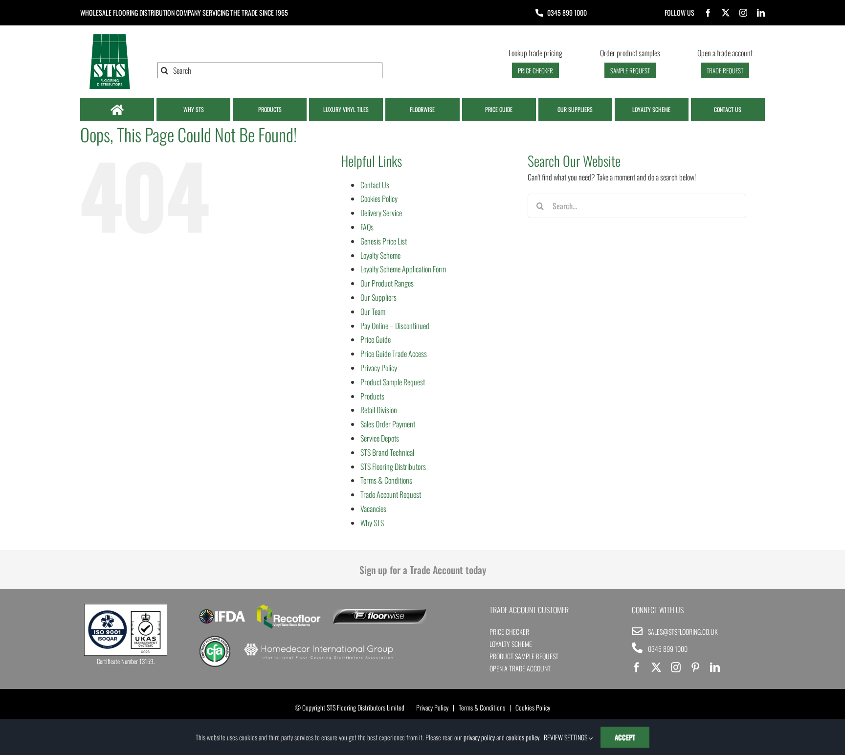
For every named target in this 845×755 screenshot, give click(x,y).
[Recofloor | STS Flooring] (289, 608)
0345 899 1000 (567, 12)
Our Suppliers (378, 297)
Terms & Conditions (386, 480)
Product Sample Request (392, 382)
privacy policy (479, 737)
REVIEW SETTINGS (566, 737)
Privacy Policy (378, 368)
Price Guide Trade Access (393, 353)
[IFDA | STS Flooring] (222, 612)
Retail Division (378, 410)
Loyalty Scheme (380, 255)
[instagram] (743, 13)
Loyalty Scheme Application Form (403, 269)
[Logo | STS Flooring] (109, 37)
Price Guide (375, 339)
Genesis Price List (383, 241)
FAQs (367, 227)
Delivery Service (381, 213)
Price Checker (509, 631)
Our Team (372, 311)
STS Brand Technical (387, 452)
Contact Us (374, 185)
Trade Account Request (390, 494)
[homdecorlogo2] (318, 644)
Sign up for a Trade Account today (422, 569)
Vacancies (373, 508)
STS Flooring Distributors (393, 466)
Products (372, 396)
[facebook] (708, 13)
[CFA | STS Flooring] (215, 639)
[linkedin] (761, 13)
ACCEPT (625, 737)
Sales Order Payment (387, 424)
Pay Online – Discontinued (394, 326)
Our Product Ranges (387, 283)
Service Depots (379, 438)
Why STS (372, 523)
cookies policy (522, 737)
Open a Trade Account (520, 668)
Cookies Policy (379, 198)
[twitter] (726, 13)
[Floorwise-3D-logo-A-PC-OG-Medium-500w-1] (379, 613)
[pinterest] (695, 667)
